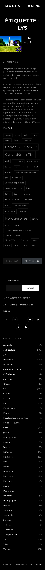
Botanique (8, 360)
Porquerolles (16, 218)
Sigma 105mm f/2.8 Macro (16, 240)
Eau (5, 403)
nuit (7, 205)
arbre (17, 135)
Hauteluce (16, 177)
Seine (18, 235)
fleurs (8, 172)
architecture (9, 350)
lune (7, 193)
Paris (22, 211)
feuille (25, 167)
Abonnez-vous (32, 261)
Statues (7, 520)
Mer (5, 462)
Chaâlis (28, 40)
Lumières (7, 452)
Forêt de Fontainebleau (26, 172)
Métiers (7, 466)
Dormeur (8, 167)
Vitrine (25, 245)
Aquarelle (7, 345)
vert (16, 245)
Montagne (8, 471)
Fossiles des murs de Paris (15, 418)
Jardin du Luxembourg (13, 188)
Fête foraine (9, 408)
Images (12, 6)
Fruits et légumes (11, 423)
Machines (8, 457)
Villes (5, 544)
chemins (7, 379)
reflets (35, 219)
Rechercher (12, 280)
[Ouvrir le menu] (34, 6)
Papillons (7, 481)
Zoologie (7, 549)
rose (7, 225)
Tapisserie (8, 530)
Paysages (7, 496)
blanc (7, 140)
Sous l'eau (8, 510)
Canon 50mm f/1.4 (19, 155)
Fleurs (6, 413)
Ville (5, 539)
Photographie (10, 500)
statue (7, 245)
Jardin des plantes (14, 183)
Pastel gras (8, 491)
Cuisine (7, 394)
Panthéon (10, 211)
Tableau (7, 525)
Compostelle (18, 161)
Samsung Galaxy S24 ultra (18, 230)
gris (6, 178)
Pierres (6, 505)
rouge (17, 225)
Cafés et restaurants (13, 369)
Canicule (27, 140)
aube (26, 135)
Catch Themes (35, 564)
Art (4, 355)
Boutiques (8, 364)
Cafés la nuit (9, 374)
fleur (35, 166)
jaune (29, 188)
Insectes (7, 442)
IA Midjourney (10, 437)
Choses (6, 384)
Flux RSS (7, 128)
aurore (35, 135)
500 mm (8, 135)
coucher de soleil (32, 161)
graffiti (6, 432)
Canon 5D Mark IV (21, 147)
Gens (5, 428)
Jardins (6, 447)
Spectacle (8, 515)
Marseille (26, 194)
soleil (35, 240)
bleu (16, 140)
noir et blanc (12, 199)
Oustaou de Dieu (20, 205)
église (34, 245)
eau (17, 167)
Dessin (6, 398)
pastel (6, 486)
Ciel (5, 389)
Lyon (16, 194)
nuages (28, 200)
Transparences (10, 534)
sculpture (8, 235)
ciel (7, 161)
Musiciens (8, 476)
